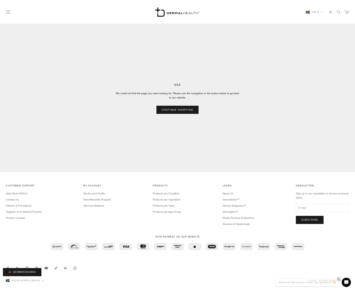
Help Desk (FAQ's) (17, 193)
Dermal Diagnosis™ (234, 205)
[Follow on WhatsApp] (75, 268)
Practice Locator (15, 217)
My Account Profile (94, 193)
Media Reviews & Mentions (238, 217)
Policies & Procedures (18, 205)
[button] (346, 282)
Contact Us (12, 199)
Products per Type (163, 205)
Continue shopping (177, 109)
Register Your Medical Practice (24, 211)
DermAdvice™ (231, 199)
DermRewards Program (97, 199)
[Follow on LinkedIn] (65, 268)
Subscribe (309, 219)
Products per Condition (166, 193)
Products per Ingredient (166, 199)
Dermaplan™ (230, 211)
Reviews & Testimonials (236, 224)
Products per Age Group (167, 211)
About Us (228, 193)
